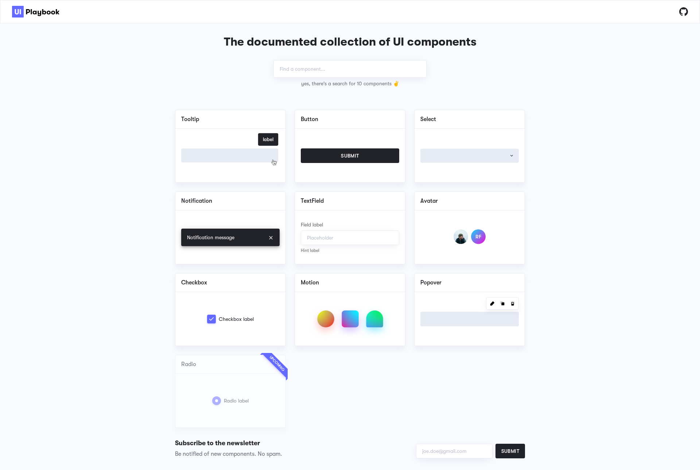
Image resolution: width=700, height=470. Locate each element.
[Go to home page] (35, 11)
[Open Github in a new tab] (683, 11)
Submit (510, 451)
